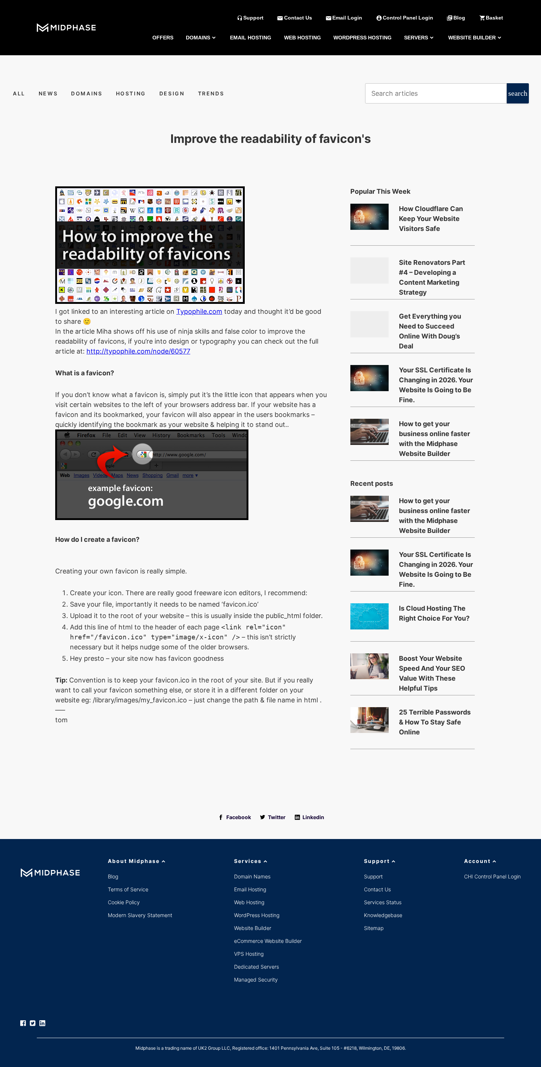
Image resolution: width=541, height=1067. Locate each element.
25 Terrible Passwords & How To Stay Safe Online (435, 722)
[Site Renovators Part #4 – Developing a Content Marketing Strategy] (369, 270)
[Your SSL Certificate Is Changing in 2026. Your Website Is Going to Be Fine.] (369, 378)
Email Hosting (250, 38)
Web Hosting (302, 38)
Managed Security (256, 979)
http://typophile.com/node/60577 (138, 351)
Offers (162, 38)
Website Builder (472, 38)
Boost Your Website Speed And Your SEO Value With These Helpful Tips (432, 668)
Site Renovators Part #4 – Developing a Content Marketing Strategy (432, 273)
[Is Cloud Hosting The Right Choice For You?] (369, 616)
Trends (211, 93)
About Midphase (134, 861)
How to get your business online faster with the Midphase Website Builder (434, 434)
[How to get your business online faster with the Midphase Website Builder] (369, 432)
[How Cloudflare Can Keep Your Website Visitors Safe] (369, 216)
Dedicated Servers (256, 967)
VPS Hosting (249, 954)
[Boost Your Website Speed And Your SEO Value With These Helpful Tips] (369, 666)
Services (248, 861)
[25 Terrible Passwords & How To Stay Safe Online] (369, 720)
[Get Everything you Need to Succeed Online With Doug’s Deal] (369, 324)
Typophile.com (199, 311)
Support (377, 861)
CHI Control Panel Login (492, 876)
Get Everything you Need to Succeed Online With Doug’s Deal (430, 326)
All (19, 93)
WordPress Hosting (362, 38)
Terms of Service (128, 889)
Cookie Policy (124, 902)
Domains (198, 38)
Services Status (383, 902)
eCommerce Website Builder (268, 941)
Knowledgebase (383, 915)
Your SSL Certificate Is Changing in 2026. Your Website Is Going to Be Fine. (436, 380)
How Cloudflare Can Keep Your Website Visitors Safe (431, 218)
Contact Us (377, 889)
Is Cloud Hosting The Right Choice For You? (434, 613)
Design (172, 93)
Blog (113, 876)
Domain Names (252, 876)
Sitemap (373, 928)
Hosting (131, 93)
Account (477, 861)
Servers (416, 38)
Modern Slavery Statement (140, 915)
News (48, 93)
